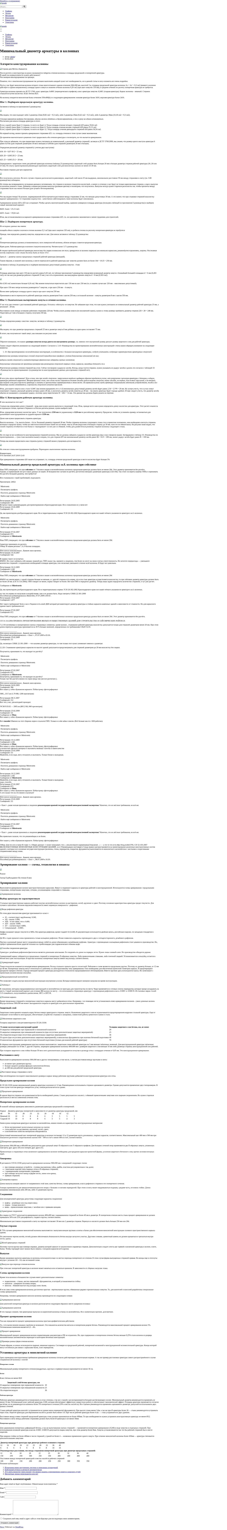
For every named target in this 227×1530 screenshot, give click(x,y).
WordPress (19, 1527)
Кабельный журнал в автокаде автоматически (23, 1470)
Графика (8, 11)
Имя (2, 1488)
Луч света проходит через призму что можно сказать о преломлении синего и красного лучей (43, 1472)
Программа (9, 18)
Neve (2, 1527)
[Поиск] (24, 6)
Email (3, 1492)
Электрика (9, 22)
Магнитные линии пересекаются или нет (21, 1474)
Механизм (9, 16)
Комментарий (6, 1514)
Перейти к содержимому (10, 1)
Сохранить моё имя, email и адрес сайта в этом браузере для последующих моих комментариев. (41, 1519)
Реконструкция (11, 20)
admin (12, 57)
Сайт (2, 1497)
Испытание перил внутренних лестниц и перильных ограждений (31, 1468)
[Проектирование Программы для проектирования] (3, 3)
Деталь (8, 13)
